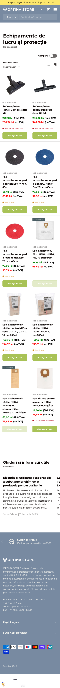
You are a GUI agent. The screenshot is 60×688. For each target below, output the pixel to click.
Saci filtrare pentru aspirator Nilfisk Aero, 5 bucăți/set (43, 402)
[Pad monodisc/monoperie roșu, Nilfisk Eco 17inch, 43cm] (14, 230)
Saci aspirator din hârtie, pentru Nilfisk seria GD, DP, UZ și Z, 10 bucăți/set (14, 330)
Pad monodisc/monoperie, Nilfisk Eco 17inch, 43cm (14, 182)
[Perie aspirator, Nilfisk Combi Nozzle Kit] (14, 85)
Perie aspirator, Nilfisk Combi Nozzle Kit (14, 110)
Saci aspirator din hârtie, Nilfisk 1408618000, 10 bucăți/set (42, 330)
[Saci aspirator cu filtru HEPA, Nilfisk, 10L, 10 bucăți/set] (44, 230)
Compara (43, 55)
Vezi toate (8, 466)
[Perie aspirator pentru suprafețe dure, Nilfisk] (44, 85)
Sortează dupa (10, 62)
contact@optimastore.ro (17, 606)
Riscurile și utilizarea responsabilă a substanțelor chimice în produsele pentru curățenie (27, 481)
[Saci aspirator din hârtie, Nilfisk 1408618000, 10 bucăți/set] (44, 304)
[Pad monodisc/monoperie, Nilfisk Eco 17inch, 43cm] (14, 156)
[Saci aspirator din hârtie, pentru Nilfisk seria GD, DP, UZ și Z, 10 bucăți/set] (14, 304)
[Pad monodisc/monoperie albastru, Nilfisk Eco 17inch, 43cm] (44, 156)
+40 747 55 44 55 (12, 602)
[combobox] (30, 17)
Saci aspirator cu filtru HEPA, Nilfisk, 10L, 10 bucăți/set (43, 254)
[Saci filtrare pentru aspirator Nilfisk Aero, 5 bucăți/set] (44, 378)
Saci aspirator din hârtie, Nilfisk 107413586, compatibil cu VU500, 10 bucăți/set (14, 405)
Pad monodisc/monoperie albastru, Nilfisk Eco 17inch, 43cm (44, 182)
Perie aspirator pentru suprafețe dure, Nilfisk (42, 110)
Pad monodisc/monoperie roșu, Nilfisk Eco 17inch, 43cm (14, 256)
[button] (48, 9)
